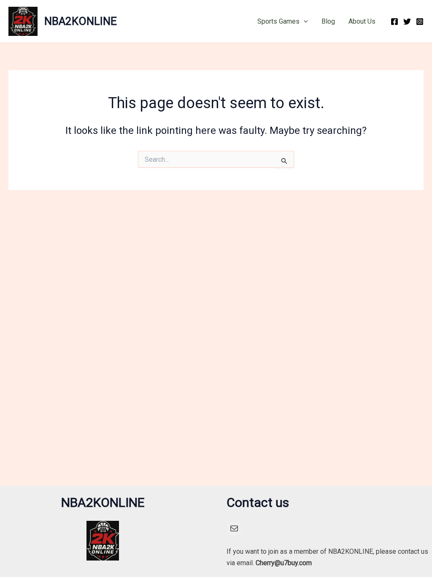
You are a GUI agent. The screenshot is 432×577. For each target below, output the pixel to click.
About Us (361, 21)
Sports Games (278, 21)
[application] (304, 21)
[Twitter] (407, 21)
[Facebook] (394, 21)
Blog (328, 21)
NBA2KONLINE (80, 21)
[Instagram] (420, 21)
